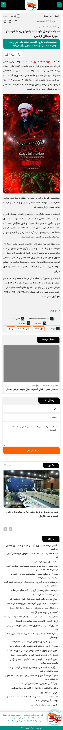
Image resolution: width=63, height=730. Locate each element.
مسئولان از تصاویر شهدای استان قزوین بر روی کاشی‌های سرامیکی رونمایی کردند (33, 575)
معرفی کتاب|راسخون (49, 692)
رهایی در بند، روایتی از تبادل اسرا (44, 705)
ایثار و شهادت (23, 328)
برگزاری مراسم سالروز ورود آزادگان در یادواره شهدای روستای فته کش (32, 547)
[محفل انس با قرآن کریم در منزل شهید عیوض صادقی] (31, 363)
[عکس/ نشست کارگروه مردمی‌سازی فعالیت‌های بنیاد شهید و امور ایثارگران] (31, 489)
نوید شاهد (38, 328)
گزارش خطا (16, 318)
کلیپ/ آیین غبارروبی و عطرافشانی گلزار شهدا (38, 683)
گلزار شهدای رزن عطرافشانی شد (44, 561)
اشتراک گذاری (21, 323)
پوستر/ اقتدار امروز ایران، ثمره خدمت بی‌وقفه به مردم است (32, 603)
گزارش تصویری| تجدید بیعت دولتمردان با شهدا (37, 621)
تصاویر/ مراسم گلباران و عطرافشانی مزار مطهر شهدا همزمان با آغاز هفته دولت (31, 677)
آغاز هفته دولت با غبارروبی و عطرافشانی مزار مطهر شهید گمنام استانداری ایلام (31, 584)
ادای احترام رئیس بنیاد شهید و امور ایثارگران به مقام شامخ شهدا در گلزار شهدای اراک (32, 698)
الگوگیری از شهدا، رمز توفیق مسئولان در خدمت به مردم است (31, 616)
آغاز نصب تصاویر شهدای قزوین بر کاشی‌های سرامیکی (34, 590)
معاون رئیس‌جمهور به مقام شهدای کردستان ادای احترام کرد (32, 650)
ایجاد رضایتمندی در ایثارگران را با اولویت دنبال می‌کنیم (34, 688)
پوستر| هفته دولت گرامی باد (45, 594)
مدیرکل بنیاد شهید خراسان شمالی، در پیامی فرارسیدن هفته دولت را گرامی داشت (32, 669)
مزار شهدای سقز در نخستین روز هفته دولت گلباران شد (34, 608)
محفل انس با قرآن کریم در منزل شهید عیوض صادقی (31, 389)
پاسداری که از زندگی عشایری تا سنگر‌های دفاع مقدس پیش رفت (32, 627)
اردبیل (56, 16)
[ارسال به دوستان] (16, 21)
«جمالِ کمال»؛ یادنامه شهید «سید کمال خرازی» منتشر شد (34, 599)
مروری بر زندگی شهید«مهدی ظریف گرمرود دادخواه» (35, 641)
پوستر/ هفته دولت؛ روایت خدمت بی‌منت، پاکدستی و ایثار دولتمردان (32, 635)
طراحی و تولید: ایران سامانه (31, 727)
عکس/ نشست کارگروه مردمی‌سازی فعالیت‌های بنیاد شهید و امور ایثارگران (32, 514)
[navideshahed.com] (54, 718)
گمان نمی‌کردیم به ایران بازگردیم (44, 612)
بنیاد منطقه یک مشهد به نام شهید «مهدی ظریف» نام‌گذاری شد (32, 555)
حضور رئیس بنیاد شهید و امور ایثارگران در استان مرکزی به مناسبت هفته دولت (32, 661)
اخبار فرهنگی (47, 16)
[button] (10, 528)
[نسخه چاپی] (4, 21)
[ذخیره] (10, 21)
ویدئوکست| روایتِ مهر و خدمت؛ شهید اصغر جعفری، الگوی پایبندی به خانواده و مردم (32, 567)
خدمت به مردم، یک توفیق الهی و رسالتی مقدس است (34, 655)
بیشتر (9, 465)
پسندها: (38, 323)
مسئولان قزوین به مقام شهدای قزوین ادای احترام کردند (33, 646)
